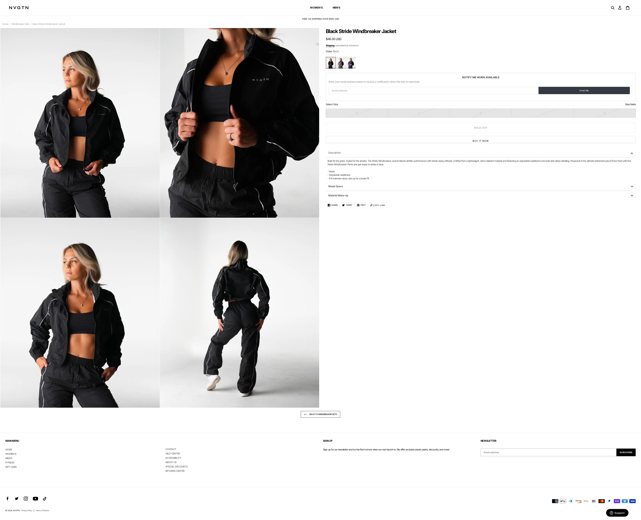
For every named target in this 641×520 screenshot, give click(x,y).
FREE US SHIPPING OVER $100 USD (320, 19)
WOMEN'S (10, 453)
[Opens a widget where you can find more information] (617, 513)
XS (356, 113)
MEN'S (8, 458)
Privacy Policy (26, 510)
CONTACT (170, 449)
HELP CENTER (172, 453)
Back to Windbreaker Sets (323, 414)
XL (604, 113)
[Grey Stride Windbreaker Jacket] (341, 63)
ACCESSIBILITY (173, 457)
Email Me (584, 90)
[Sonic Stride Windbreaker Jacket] (351, 63)
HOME (8, 449)
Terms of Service (42, 510)
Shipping (330, 45)
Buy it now (481, 140)
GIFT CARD (11, 466)
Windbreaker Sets (20, 24)
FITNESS (9, 462)
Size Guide (630, 104)
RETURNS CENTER (174, 470)
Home (5, 24)
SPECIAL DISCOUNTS (176, 466)
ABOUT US (170, 462)
